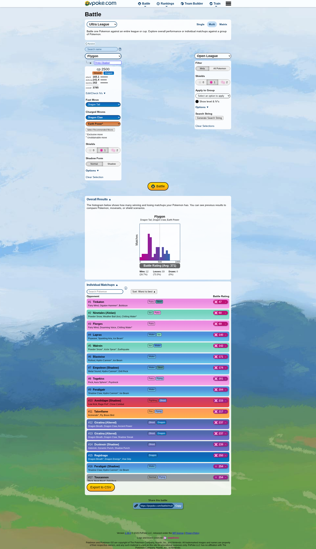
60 (220, 312)
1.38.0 (128, 533)
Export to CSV (100, 487)
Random (91, 44)
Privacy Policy (192, 533)
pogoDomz (173, 538)
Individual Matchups (102, 284)
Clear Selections (204, 125)
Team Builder (194, 3)
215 (221, 400)
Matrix (223, 24)
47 (220, 301)
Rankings (167, 3)
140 (221, 334)
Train (217, 3)
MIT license (178, 533)
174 (221, 367)
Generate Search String (209, 118)
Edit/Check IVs (96, 93)
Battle (146, 3)
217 (221, 411)
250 (221, 455)
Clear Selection (94, 177)
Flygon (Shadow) (102, 63)
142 (221, 345)
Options (92, 170)
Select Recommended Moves (100, 130)
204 (221, 389)
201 (221, 378)
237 (221, 422)
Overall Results (99, 199)
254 (221, 466)
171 (221, 356)
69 (220, 323)
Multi (212, 24)
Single (200, 24)
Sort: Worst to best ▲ (144, 291)
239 (221, 444)
